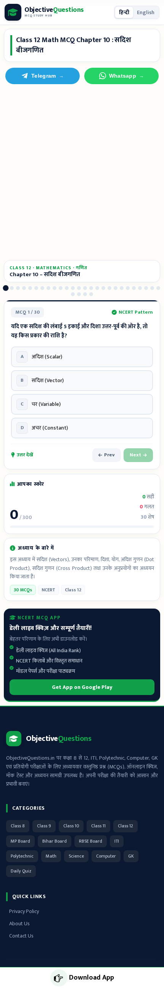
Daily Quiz (21, 871)
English (145, 12)
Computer (106, 856)
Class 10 (71, 826)
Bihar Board (54, 841)
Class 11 (98, 826)
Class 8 (18, 826)
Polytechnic (22, 856)
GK (131, 856)
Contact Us (21, 935)
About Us (19, 923)
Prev (109, 455)
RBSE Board (90, 841)
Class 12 (125, 826)
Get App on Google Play (82, 687)
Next (135, 455)
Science (76, 856)
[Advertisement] (82, 172)
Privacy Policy (24, 911)
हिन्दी (124, 12)
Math (51, 856)
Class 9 (44, 826)
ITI (116, 841)
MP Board (20, 841)
